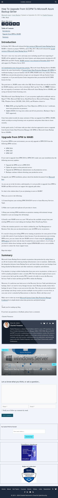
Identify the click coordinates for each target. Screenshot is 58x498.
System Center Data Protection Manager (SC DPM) (38, 70)
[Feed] (33, 492)
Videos (35, 489)
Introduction (6, 31)
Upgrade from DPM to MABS (11, 34)
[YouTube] (53, 323)
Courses (23, 489)
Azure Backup (16, 15)
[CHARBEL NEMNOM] (2, 2)
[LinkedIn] (50, 323)
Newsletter (47, 489)
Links (40, 489)
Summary (5, 37)
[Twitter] (41, 323)
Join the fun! (29, 437)
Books (29, 489)
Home (4, 489)
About (9, 489)
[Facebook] (47, 323)
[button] (55, 2)
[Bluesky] (44, 323)
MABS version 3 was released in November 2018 (35, 61)
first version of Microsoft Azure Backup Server (40, 46)
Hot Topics (15, 489)
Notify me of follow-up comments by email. (15, 410)
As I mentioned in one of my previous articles (16, 68)
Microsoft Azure (6, 15)
